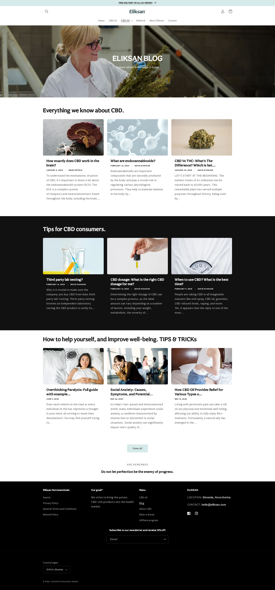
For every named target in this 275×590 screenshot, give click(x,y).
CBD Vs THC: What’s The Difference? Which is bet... (195, 163)
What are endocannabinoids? (133, 161)
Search (47, 497)
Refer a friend (146, 514)
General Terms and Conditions (60, 508)
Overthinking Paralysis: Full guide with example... (72, 392)
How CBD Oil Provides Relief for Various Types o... (199, 392)
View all (137, 448)
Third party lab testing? (64, 279)
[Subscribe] (164, 539)
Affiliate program (148, 520)
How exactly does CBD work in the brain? (72, 163)
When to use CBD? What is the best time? (202, 281)
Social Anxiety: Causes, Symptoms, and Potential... (132, 392)
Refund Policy (50, 514)
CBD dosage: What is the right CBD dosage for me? (137, 281)
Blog (141, 503)
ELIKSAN (55, 581)
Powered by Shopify (69, 581)
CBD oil (143, 497)
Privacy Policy (50, 503)
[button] (47, 11)
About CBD (145, 508)
